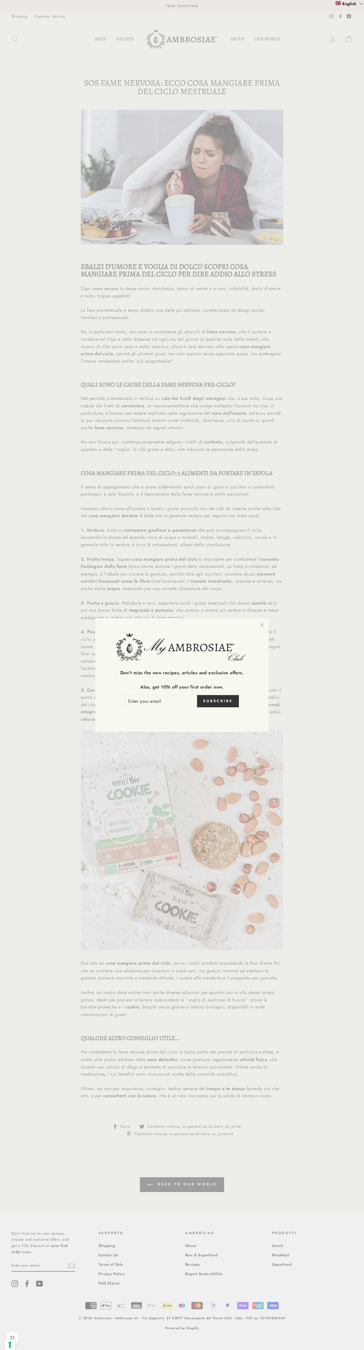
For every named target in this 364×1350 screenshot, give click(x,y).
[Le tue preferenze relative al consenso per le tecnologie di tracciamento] (10, 1344)
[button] (349, 3)
